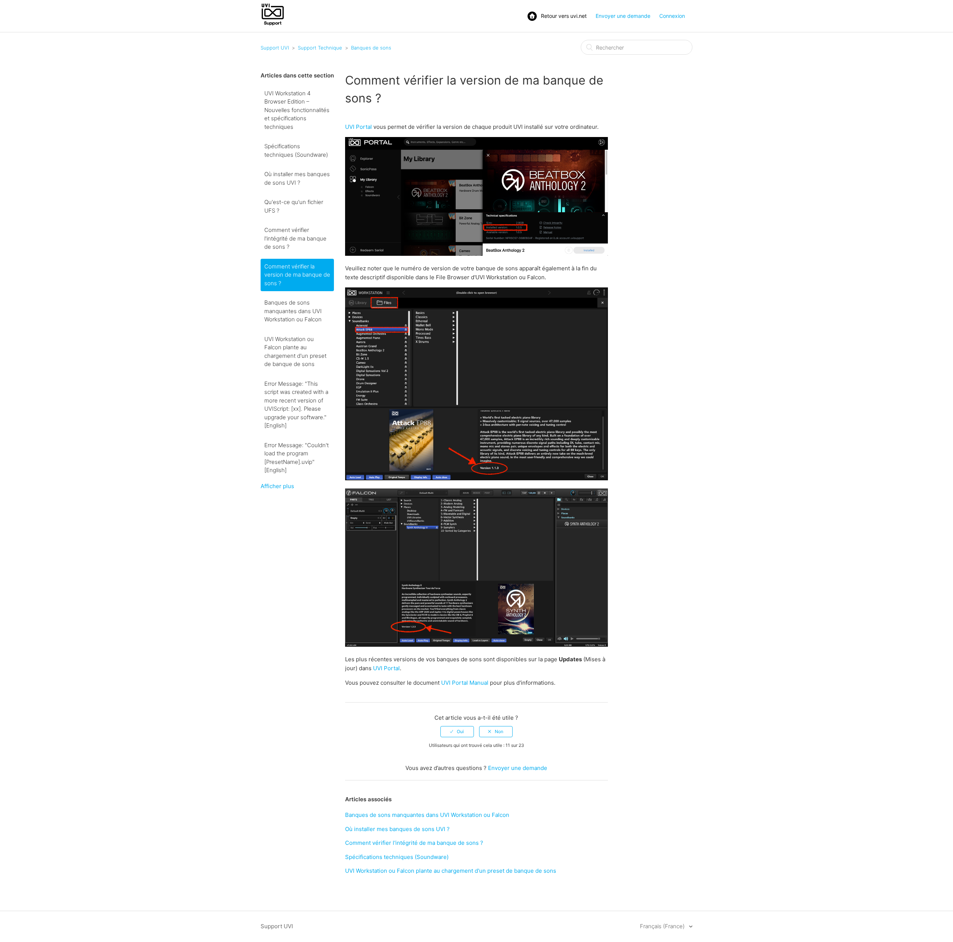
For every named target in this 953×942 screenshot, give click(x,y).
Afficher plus (277, 486)
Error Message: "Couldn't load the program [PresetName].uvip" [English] (296, 458)
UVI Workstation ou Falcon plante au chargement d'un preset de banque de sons (295, 351)
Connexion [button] (672, 16)
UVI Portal (358, 126)
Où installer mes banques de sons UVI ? (297, 178)
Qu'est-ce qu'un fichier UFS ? (293, 206)
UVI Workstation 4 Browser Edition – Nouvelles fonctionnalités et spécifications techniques (296, 110)
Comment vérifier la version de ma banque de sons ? (297, 275)
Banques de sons (371, 48)
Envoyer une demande (623, 16)
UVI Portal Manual (464, 682)
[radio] (457, 731)
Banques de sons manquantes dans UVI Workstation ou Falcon (293, 311)
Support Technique (320, 48)
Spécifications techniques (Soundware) (296, 150)
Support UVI (275, 48)
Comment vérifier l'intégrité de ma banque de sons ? (295, 238)
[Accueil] (273, 24)
